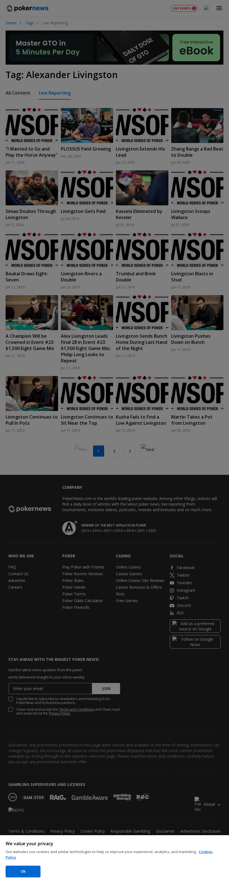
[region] (114, 859)
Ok (23, 871)
